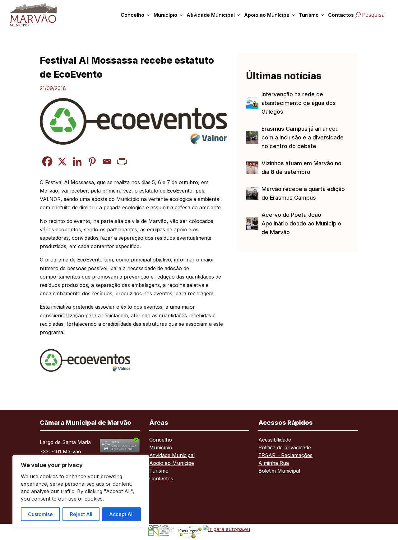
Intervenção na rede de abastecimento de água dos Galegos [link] (298, 103)
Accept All (121, 514)
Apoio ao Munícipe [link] (266, 15)
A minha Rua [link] (273, 463)
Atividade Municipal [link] (211, 15)
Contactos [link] (341, 15)
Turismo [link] (309, 15)
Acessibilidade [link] (274, 440)
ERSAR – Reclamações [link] (285, 455)
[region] (80, 491)
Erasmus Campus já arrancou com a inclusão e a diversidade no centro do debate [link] (302, 137)
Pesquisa (373, 15)
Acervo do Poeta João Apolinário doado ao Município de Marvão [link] (301, 223)
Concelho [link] (132, 15)
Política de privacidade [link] (284, 448)
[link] (35, 14)
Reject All (81, 514)
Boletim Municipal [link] (279, 471)
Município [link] (165, 15)
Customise (40, 514)
